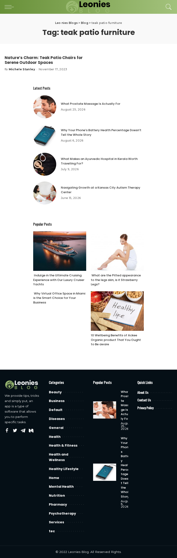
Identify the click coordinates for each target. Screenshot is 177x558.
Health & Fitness (63, 445)
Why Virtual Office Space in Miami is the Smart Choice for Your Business (59, 298)
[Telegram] (23, 431)
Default (55, 410)
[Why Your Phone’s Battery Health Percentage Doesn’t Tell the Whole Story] (44, 135)
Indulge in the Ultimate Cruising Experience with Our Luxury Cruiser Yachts (58, 279)
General (56, 427)
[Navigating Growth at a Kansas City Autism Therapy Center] (44, 192)
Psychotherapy (62, 513)
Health (55, 436)
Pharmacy (58, 504)
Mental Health (61, 486)
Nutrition (57, 495)
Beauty (55, 392)
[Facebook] (7, 431)
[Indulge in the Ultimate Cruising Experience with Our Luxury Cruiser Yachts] (59, 251)
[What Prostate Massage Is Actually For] (44, 106)
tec (52, 531)
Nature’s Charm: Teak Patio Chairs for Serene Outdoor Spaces (44, 60)
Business (57, 401)
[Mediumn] (31, 431)
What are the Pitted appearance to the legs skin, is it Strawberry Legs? (116, 279)
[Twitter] (15, 431)
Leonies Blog (78, 552)
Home (54, 478)
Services (56, 522)
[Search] (167, 7)
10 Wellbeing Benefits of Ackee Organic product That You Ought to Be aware (116, 339)
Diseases (57, 418)
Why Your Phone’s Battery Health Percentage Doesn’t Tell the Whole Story (126, 467)
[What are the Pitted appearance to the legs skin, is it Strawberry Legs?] (117, 251)
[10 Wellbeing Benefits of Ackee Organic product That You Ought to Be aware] (117, 311)
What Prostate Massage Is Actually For (90, 104)
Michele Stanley (22, 69)
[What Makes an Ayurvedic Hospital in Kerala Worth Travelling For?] (44, 164)
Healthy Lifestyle (64, 469)
